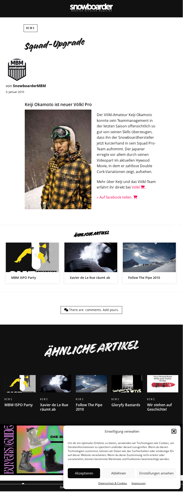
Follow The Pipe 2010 (149, 263)
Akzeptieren (84, 473)
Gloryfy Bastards (127, 393)
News (30, 28)
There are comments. (93, 310)
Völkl (136, 187)
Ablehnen (118, 473)
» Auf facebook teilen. (115, 197)
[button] (174, 431)
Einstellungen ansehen (156, 473)
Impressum (139, 483)
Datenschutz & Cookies (112, 483)
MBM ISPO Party (32, 263)
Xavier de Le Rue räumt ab (90, 263)
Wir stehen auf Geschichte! (162, 396)
